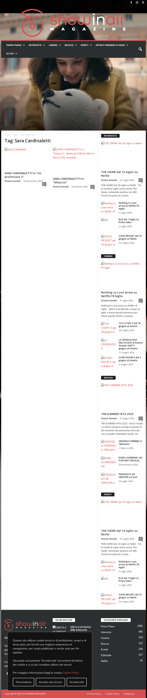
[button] (140, 49)
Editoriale (106, 655)
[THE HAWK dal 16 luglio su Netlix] (122, 154)
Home (7, 134)
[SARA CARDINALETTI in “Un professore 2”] (25, 158)
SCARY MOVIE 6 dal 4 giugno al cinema (130, 359)
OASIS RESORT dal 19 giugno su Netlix (130, 237)
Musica (69, 45)
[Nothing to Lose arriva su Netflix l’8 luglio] (108, 207)
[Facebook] (131, 3)
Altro (10, 53)
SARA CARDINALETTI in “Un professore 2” (23, 175)
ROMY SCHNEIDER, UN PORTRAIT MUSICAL (130, 459)
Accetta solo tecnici (50, 682)
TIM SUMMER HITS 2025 (117, 414)
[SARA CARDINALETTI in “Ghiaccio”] (74, 161)
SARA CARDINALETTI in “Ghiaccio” (68, 180)
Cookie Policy (70, 672)
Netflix (104, 661)
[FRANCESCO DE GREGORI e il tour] (108, 478)
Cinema (53, 45)
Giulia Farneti (12, 181)
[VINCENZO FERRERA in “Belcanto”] (108, 445)
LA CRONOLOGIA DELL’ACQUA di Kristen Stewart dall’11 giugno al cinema (131, 344)
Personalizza (23, 682)
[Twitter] (143, 3)
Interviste (35, 45)
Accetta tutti (76, 682)
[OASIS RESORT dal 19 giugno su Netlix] (108, 240)
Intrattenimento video (110, 45)
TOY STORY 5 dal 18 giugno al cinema (129, 325)
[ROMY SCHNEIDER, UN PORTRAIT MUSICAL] (108, 462)
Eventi (84, 45)
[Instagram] (137, 3)
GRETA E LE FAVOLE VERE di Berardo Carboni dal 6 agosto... (80, 631)
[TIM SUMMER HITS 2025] (122, 396)
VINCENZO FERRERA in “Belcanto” (130, 443)
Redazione (129, 693)
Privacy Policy (94, 693)
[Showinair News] (73, 23)
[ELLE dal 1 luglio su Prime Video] (108, 223)
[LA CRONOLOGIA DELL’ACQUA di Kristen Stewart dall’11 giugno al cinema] (108, 344)
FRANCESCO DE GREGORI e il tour (128, 476)
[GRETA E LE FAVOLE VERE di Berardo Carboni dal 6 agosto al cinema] (60, 631)
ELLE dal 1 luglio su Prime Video (129, 221)
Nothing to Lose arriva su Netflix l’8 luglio (129, 205)
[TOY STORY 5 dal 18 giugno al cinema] (108, 327)
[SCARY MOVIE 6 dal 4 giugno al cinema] (108, 362)
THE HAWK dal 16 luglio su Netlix (119, 173)
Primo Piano (13, 45)
